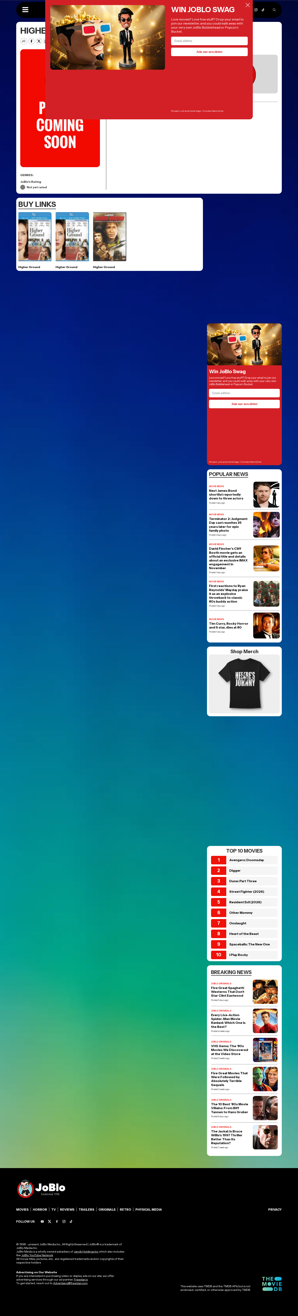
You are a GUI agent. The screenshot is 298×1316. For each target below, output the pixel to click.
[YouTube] (42, 1221)
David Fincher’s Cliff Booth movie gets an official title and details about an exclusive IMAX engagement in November (228, 558)
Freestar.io (81, 1279)
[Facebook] (56, 1221)
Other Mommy (241, 913)
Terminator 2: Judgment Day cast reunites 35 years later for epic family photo (228, 524)
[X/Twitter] (49, 1221)
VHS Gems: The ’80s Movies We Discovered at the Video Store (229, 1050)
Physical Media (148, 1209)
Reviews (67, 1209)
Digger (235, 870)
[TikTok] (263, 9)
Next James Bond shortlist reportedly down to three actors (226, 494)
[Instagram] (255, 9)
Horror (40, 1209)
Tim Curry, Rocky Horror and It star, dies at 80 (228, 625)
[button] (25, 10)
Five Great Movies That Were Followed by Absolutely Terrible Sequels (229, 1079)
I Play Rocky (238, 955)
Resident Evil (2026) (245, 902)
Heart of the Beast (244, 934)
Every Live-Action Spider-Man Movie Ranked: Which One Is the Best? (228, 1021)
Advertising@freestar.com (70, 1283)
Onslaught (237, 923)
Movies (22, 1209)
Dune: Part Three (243, 881)
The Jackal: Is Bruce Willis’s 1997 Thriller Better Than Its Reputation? (226, 1137)
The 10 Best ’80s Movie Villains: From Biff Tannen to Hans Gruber (229, 1108)
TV (53, 1209)
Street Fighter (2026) (246, 891)
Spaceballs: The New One (249, 944)
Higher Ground (29, 267)
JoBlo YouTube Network (37, 1255)
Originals (107, 1209)
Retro (125, 1209)
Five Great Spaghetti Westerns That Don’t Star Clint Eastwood (227, 991)
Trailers (86, 1209)
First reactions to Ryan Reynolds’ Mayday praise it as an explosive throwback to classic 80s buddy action (228, 593)
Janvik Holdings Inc (86, 1251)
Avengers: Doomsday (246, 860)
